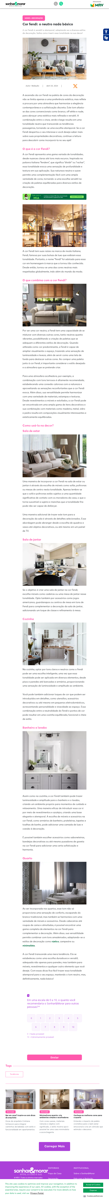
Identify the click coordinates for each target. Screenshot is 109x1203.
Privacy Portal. (37, 1193)
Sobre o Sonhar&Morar (84, 1174)
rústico (55, 941)
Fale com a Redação (83, 1179)
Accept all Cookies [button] (93, 1185)
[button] (93, 1196)
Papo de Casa (54, 1174)
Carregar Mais (54, 1146)
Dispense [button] (93, 1190)
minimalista (29, 946)
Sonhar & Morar (15, 3)
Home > (28, 18)
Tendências (14, 1074)
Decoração (37, 18)
